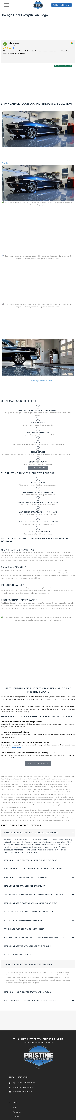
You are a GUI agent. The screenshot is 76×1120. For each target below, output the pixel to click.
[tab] (38, 833)
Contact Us (17, 1112)
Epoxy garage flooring (41, 380)
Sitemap (16, 1116)
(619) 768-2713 (17, 1087)
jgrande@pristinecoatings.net (22, 1091)
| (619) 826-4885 (28, 1087)
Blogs (15, 1107)
